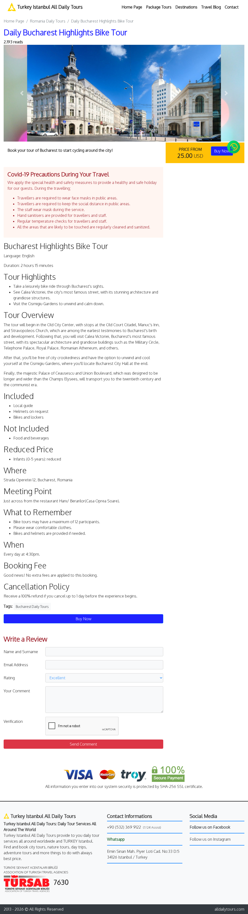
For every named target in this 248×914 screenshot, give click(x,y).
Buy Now (83, 618)
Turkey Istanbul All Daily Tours (49, 7)
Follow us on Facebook (210, 827)
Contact (232, 7)
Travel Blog (211, 7)
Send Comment (83, 744)
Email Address (16, 664)
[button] (22, 93)
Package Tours (158, 7)
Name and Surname (21, 651)
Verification (13, 721)
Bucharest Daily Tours (32, 606)
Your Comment (17, 690)
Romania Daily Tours (47, 21)
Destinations (186, 7)
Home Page (132, 7)
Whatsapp (116, 839)
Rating (9, 677)
